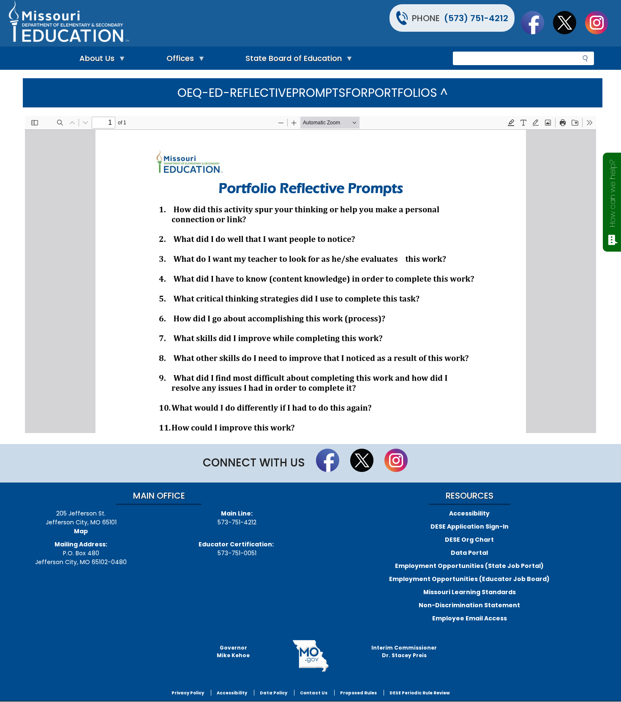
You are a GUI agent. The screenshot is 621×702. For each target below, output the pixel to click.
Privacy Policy (188, 693)
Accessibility (469, 513)
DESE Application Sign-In (469, 526)
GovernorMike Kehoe (233, 651)
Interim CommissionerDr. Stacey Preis (404, 651)
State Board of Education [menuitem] (291, 60)
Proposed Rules (358, 693)
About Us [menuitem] (94, 60)
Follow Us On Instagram (601, 22)
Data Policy (273, 693)
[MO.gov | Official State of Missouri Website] (310, 656)
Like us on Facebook (536, 22)
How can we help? (612, 193)
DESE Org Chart (469, 539)
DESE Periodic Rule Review (419, 693)
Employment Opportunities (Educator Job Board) (469, 579)
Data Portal (469, 552)
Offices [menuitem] (178, 60)
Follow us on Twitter (569, 22)
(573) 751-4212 (476, 18)
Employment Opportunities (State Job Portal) (469, 566)
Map (81, 531)
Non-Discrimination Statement (469, 605)
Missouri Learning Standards (469, 592)
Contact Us (313, 693)
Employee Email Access (469, 618)
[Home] (158, 23)
